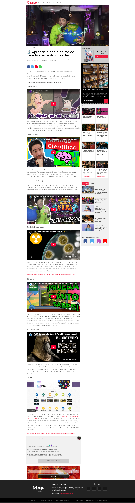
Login (102, 2)
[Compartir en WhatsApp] (40, 66)
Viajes (64, 2)
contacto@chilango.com (66, 493)
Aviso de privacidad (77, 500)
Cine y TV (59, 2)
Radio (39, 2)
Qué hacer (54, 2)
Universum (63, 416)
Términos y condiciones (62, 500)
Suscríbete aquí (101, 57)
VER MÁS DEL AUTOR (53, 460)
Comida (48, 2)
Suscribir (53, 476)
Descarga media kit (46, 500)
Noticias (43, 2)
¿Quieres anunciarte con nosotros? (96, 500)
